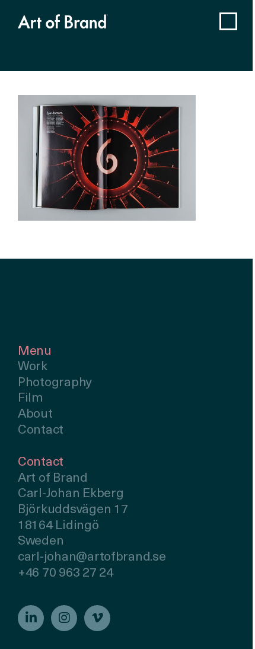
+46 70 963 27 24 (65, 573)
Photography (55, 383)
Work (32, 367)
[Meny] (228, 21)
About (35, 414)
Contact (40, 430)
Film (30, 398)
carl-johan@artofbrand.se (92, 557)
